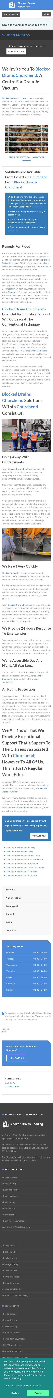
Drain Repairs (9, 1208)
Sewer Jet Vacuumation (14, 1339)
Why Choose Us (13, 898)
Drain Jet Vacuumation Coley (19, 851)
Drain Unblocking (11, 1190)
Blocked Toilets (10, 1258)
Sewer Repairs (10, 1314)
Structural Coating (11, 1332)
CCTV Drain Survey (12, 1345)
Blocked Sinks (9, 1245)
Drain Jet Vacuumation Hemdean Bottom (25, 859)
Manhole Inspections (13, 1351)
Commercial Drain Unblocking (16, 1227)
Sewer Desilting (10, 1326)
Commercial (12, 906)
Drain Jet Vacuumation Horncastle (22, 863)
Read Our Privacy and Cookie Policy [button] (23, 1385)
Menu (46, 14)
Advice (9, 922)
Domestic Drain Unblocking (15, 1295)
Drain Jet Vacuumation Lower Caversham (25, 867)
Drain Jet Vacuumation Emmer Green (23, 855)
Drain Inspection (10, 1196)
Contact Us (38, 836)
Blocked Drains (10, 1177)
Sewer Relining (10, 1320)
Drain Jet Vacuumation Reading (20, 847)
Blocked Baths (10, 1252)
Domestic (10, 914)
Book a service (11, 14)
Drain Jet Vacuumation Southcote (21, 875)
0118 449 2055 (18, 35)
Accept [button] (38, 1393)
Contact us (11, 930)
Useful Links (12, 1306)
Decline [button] (15, 1393)
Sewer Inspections (11, 1277)
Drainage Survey (10, 1264)
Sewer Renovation (11, 1283)
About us (10, 889)
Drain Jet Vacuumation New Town (21, 871)
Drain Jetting (9, 1202)
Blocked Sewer (10, 1270)
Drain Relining (9, 1214)
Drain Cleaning (9, 1183)
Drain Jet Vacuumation (13, 1221)
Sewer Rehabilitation (12, 1289)
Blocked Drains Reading (26, 1124)
